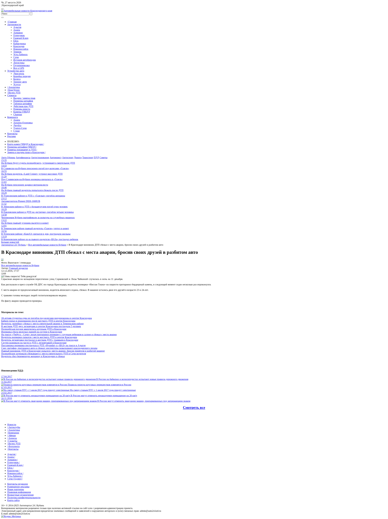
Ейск (15, 41)
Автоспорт (67, 157)
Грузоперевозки (21, 65)
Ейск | (10, 468)
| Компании (13, 432)
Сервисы (12, 95)
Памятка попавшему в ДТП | (22, 149)
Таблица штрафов (22, 103)
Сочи (16, 57)
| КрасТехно (13, 90)
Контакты (12, 133)
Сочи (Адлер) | (14, 478)
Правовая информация (19, 492)
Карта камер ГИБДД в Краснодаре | (25, 144)
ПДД (96, 157)
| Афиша (11, 435)
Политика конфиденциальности (23, 497)
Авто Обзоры (8, 157)
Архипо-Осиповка (23, 122)
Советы (103, 157)
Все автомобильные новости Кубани (20, 265)
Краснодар (18, 46)
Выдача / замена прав (24, 98)
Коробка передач (22, 76)
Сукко (16, 131)
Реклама (11, 136)
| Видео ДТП (13, 92)
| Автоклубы (13, 427)
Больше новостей (10, 242)
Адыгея (17, 27)
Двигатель (18, 73)
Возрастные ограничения (20, 495)
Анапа (16, 30)
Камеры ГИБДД (21, 111)
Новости (11, 424)
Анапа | (11, 457)
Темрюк (17, 51)
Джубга (17, 125)
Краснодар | (13, 470)
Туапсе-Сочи (20, 128)
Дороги (78, 157)
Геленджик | (13, 462)
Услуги (17, 84)
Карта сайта (13, 500)
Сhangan (17, 114)
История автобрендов (24, 60)
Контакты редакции (17, 484)
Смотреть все (194, 407)
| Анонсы (12, 438)
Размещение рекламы (18, 486)
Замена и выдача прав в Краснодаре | (26, 152)
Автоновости (14, 24)
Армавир (18, 32)
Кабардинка (19, 43)
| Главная (12, 21)
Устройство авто (15, 71)
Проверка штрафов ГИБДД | (21, 147)
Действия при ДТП (23, 106)
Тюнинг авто (20, 81)
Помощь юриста (21, 109)
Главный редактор (18, 268)
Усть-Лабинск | (15, 476)
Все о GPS (18, 68)
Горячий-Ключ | (15, 465)
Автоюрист (56, 157)
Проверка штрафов (23, 101)
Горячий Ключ (20, 38)
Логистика (18, 62)
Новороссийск (20, 49)
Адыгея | (11, 454)
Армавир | (12, 459)
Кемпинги (12, 117)
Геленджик (19, 35)
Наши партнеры (15, 489)
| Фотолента (13, 446)
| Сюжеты (12, 441)
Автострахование (40, 157)
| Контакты (12, 449)
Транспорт (87, 157)
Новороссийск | (15, 473)
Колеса (16, 79)
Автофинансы (23, 157)
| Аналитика (13, 87)
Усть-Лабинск (20, 54)
